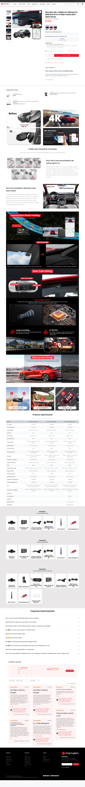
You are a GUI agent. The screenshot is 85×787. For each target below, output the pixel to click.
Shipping (62, 51)
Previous (14, 25)
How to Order (9, 759)
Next (40, 25)
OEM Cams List (9, 761)
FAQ (25, 765)
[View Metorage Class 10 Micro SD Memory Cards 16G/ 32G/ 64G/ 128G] (46, 94)
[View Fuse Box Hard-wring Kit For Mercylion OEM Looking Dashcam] (9, 102)
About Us (8, 756)
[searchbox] (13, 680)
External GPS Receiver (17, 94)
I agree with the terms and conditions (54, 58)
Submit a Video (46, 759)
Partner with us (46, 761)
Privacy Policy (27, 762)
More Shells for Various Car (52, 51)
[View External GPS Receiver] (9, 96)
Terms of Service (28, 764)
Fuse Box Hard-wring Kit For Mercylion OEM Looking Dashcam (26, 101)
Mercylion (15, 93)
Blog (7, 762)
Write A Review (70, 670)
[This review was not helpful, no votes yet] (27, 714)
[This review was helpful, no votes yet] (25, 714)
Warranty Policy (28, 761)
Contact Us (27, 756)
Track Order (8, 757)
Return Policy (27, 759)
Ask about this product (74, 51)
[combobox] (24, 681)
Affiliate (44, 757)
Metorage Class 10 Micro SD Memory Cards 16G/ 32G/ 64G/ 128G (63, 93)
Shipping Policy (28, 757)
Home (2, 6)
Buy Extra (17, 225)
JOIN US (76, 764)
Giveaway (45, 756)
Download (8, 764)
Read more (15, 704)
